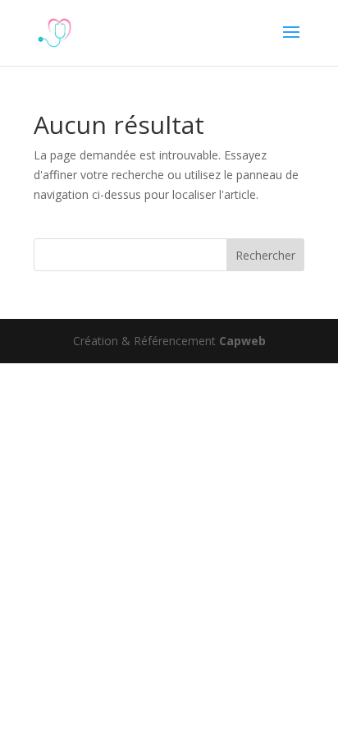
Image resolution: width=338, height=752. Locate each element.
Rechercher (265, 255)
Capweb (242, 340)
